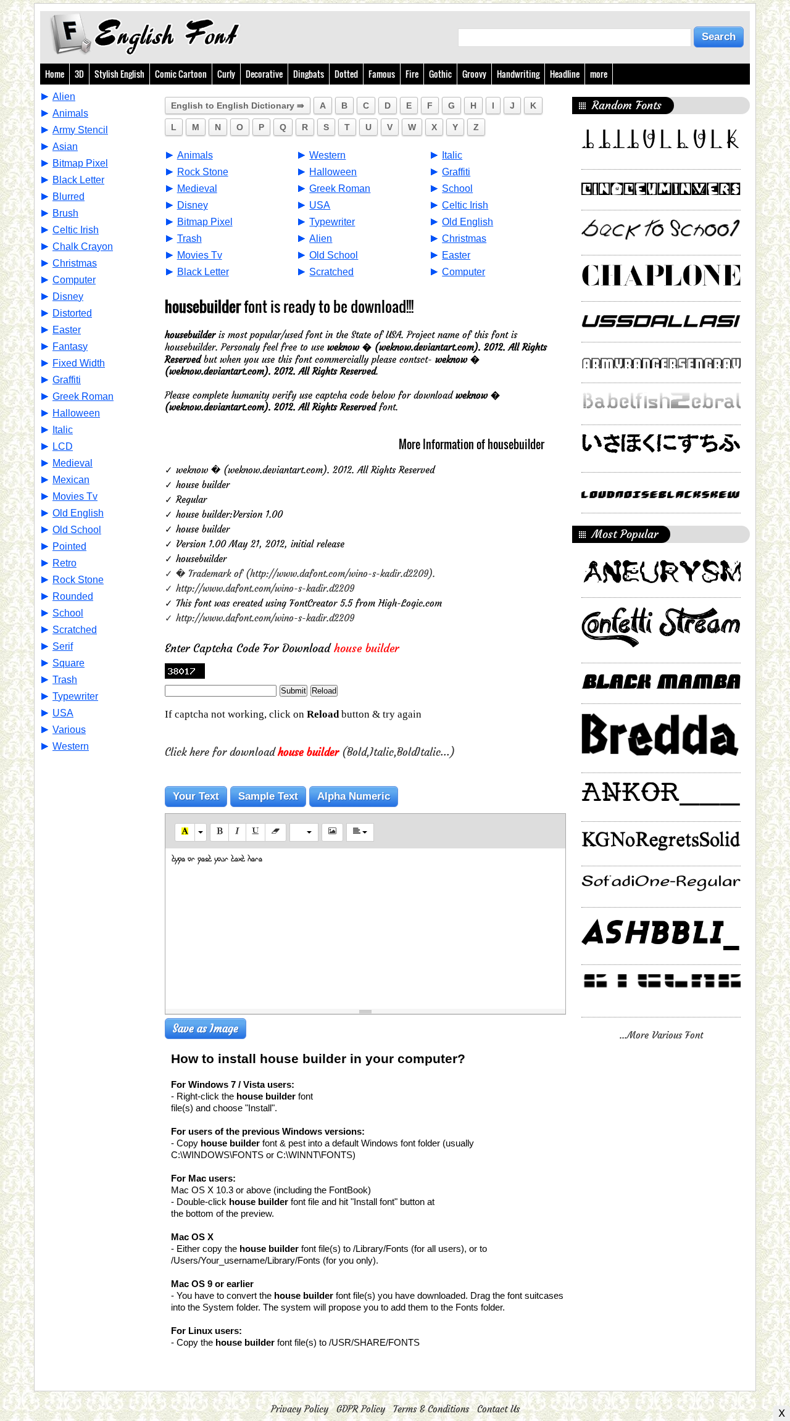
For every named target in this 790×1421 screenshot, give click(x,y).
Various (69, 729)
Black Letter (78, 180)
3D (79, 73)
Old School (76, 529)
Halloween (76, 413)
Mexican (70, 479)
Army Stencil (80, 130)
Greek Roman (83, 396)
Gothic (440, 73)
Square (68, 663)
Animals (70, 113)
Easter (66, 330)
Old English (78, 513)
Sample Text (268, 796)
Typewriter (75, 696)
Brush (65, 213)
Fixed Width (78, 363)
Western (70, 746)
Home (54, 73)
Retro (64, 563)
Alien (63, 96)
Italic (62, 430)
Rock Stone (78, 579)
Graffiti (66, 380)
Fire (411, 73)
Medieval (72, 463)
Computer (74, 280)
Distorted (72, 313)
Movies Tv (75, 496)
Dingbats (308, 73)
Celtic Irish (75, 230)
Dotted (346, 73)
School (67, 613)
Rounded (72, 596)
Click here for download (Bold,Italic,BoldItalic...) (310, 752)
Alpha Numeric (353, 796)
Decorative (264, 73)
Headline (565, 73)
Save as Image (205, 1028)
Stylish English (119, 73)
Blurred (68, 196)
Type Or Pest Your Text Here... (221, 859)
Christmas (74, 263)
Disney (67, 296)
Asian (65, 146)
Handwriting (518, 73)
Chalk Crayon (82, 246)
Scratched (74, 629)
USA (62, 713)
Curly (226, 73)
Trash (64, 679)
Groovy (474, 73)
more (598, 73)
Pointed (69, 546)
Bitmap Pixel (80, 163)
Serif (62, 646)
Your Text (196, 796)
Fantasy (70, 346)
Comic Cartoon (181, 73)
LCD (62, 446)
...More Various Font (661, 1035)
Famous (381, 73)
